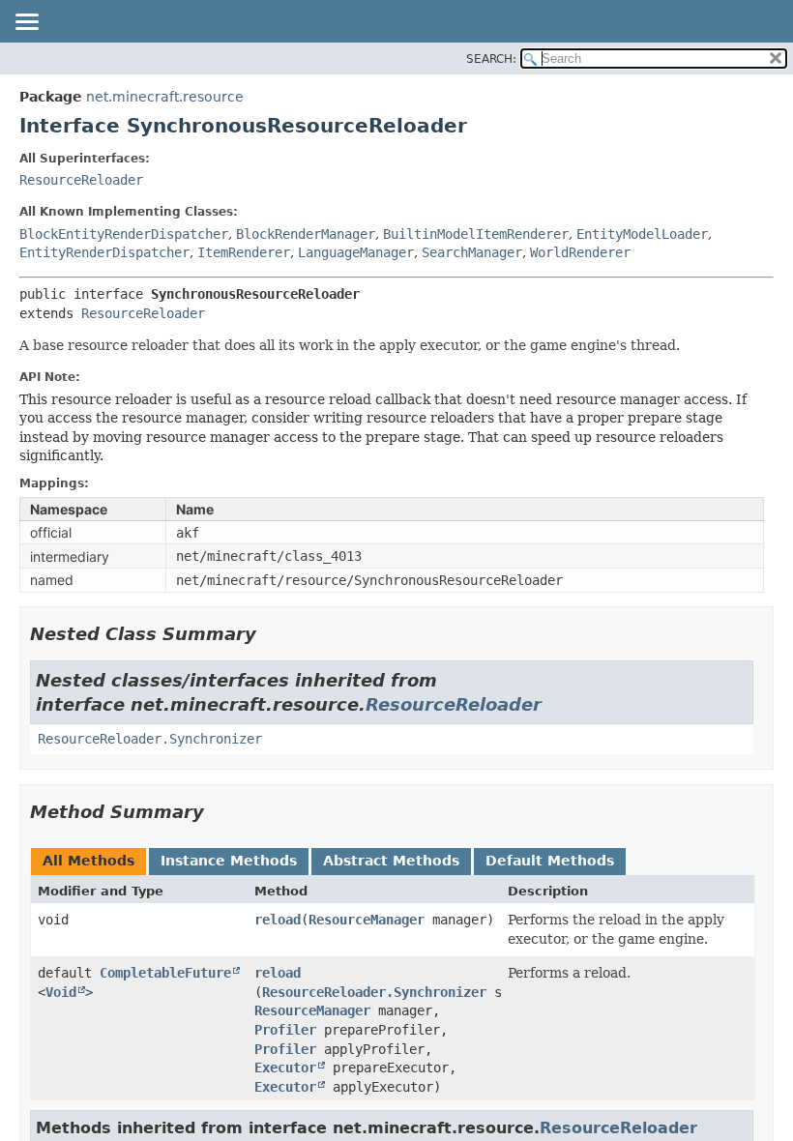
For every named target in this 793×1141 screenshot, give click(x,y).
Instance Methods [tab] (229, 860)
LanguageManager (356, 252)
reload (277, 919)
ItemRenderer (243, 252)
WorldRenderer (580, 252)
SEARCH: (491, 59)
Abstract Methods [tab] (391, 860)
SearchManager (472, 252)
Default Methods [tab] (549, 860)
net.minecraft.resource (165, 96)
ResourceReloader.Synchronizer (150, 738)
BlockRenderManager (305, 234)
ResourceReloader (81, 180)
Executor (285, 1067)
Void (60, 992)
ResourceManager (366, 919)
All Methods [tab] (88, 860)
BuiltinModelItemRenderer (476, 234)
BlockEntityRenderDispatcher (123, 234)
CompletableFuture (165, 972)
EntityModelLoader (642, 234)
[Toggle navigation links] (26, 23)
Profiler (285, 1030)
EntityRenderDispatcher (104, 252)
